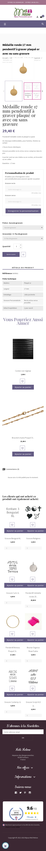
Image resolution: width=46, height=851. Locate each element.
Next (42, 91)
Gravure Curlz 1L (12, 593)
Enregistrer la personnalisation (23, 211)
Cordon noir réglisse (23, 371)
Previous (4, 91)
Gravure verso (10, 195)
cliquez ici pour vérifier (12, 827)
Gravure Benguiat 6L (13, 538)
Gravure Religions (33, 538)
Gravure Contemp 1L (12, 702)
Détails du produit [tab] (23, 268)
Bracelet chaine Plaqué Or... (23, 438)
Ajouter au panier (11, 254)
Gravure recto (10, 183)
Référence (7, 273)
